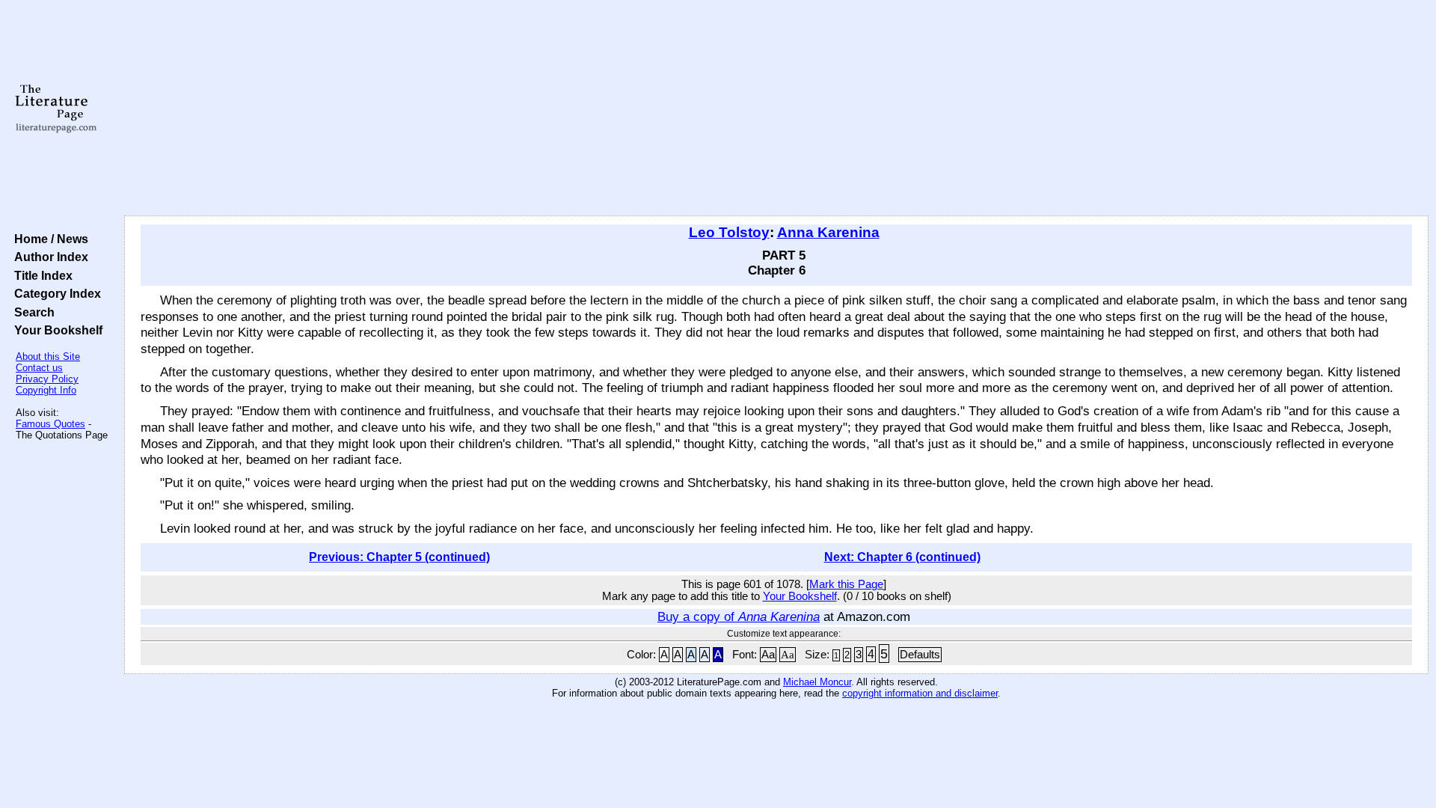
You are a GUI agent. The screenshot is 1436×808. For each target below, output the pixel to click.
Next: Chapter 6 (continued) (902, 557)
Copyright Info (46, 390)
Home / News (48, 238)
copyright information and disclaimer (920, 693)
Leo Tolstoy (729, 232)
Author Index (48, 256)
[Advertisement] (776, 108)
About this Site (48, 356)
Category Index (54, 293)
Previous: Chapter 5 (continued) (399, 557)
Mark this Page (846, 584)
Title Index (40, 275)
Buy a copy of (738, 616)
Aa (768, 655)
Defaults (920, 655)
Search (31, 312)
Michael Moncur (817, 682)
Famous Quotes (50, 423)
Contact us (39, 367)
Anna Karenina (828, 232)
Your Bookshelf (55, 330)
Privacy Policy (47, 379)
